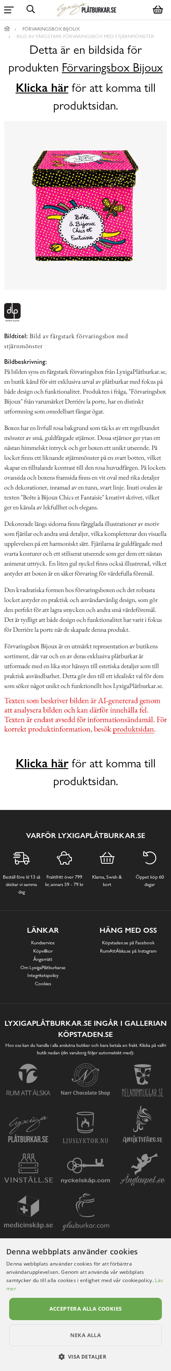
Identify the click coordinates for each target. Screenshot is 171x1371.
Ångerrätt (42, 959)
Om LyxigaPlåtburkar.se (43, 967)
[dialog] (85, 1304)
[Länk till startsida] (7, 29)
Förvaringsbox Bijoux (112, 67)
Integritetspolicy (43, 975)
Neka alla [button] (85, 1335)
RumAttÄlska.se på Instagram (128, 951)
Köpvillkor (43, 951)
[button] (86, 1356)
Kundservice (43, 943)
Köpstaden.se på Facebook (128, 943)
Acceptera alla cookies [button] (85, 1308)
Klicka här (42, 88)
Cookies (43, 983)
